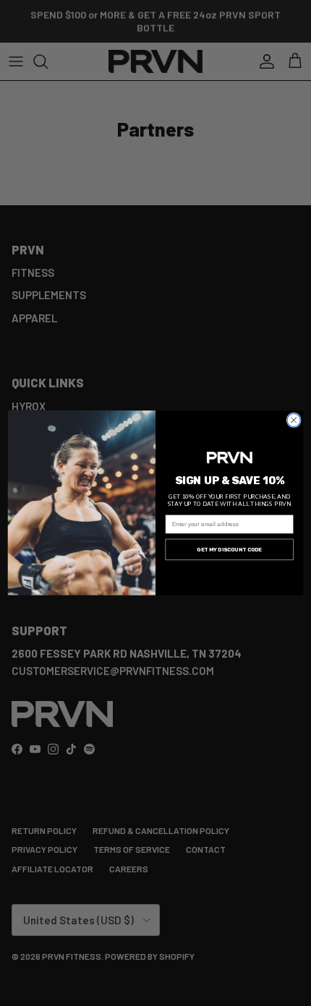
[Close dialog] (293, 419)
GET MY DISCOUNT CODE (229, 549)
